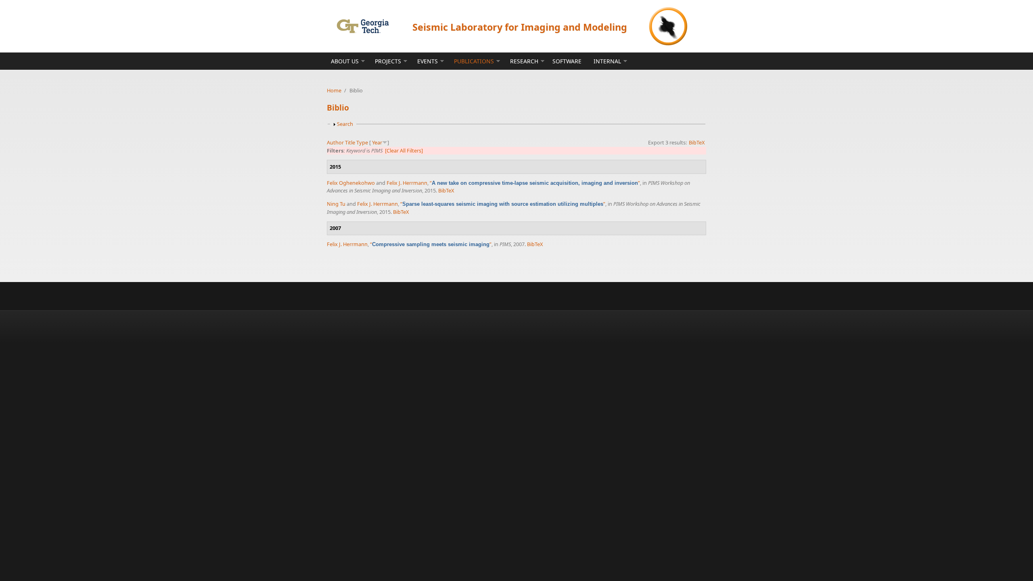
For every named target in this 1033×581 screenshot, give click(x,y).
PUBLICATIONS (474, 61)
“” (535, 182)
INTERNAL (607, 61)
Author (335, 142)
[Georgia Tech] (362, 26)
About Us (345, 61)
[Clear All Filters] (404, 150)
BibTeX (697, 142)
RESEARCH (524, 61)
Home (334, 90)
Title (350, 142)
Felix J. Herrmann (407, 182)
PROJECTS (388, 61)
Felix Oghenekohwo (351, 182)
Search (345, 123)
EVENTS (427, 61)
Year (377, 142)
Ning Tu (336, 203)
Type (362, 142)
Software (566, 61)
